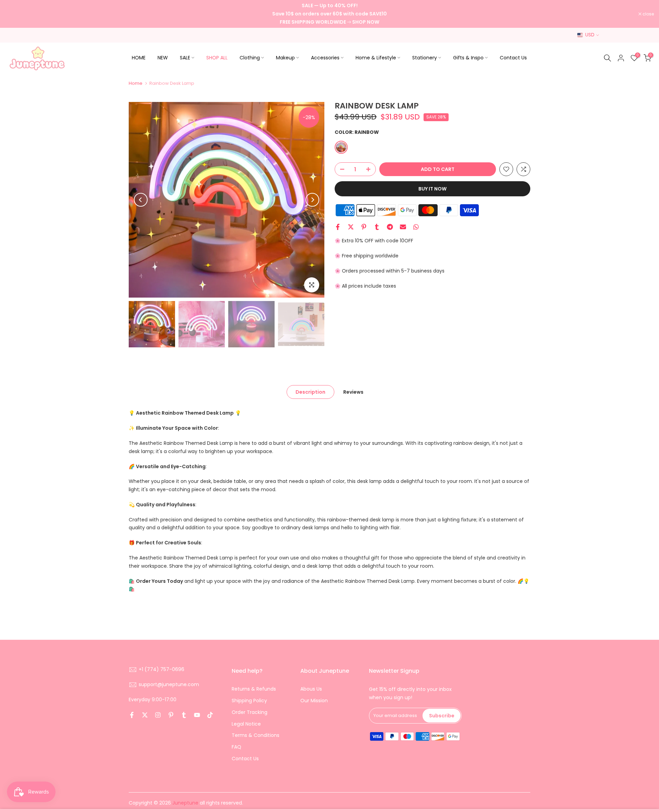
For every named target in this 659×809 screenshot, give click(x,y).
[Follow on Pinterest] (171, 715)
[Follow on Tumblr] (184, 715)
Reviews (353, 392)
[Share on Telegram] (390, 227)
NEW (163, 57)
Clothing (250, 57)
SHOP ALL (217, 57)
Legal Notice (246, 723)
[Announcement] (329, 14)
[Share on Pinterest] (364, 227)
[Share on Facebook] (338, 227)
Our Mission (314, 700)
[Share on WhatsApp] (416, 227)
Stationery (424, 57)
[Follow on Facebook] (132, 715)
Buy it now (432, 188)
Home (135, 83)
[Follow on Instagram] (158, 715)
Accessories (325, 57)
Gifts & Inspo (468, 57)
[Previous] (141, 200)
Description (310, 392)
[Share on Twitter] (351, 227)
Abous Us (311, 688)
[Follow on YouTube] (197, 715)
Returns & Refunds (254, 688)
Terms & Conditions (255, 735)
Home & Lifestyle (376, 57)
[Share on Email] (403, 227)
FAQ (236, 746)
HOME (139, 57)
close (14, 14)
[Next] (312, 200)
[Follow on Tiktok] (210, 715)
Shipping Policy (249, 700)
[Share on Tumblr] (377, 227)
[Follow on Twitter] (145, 715)
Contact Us (513, 57)
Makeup (285, 57)
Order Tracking (249, 712)
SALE (185, 57)
